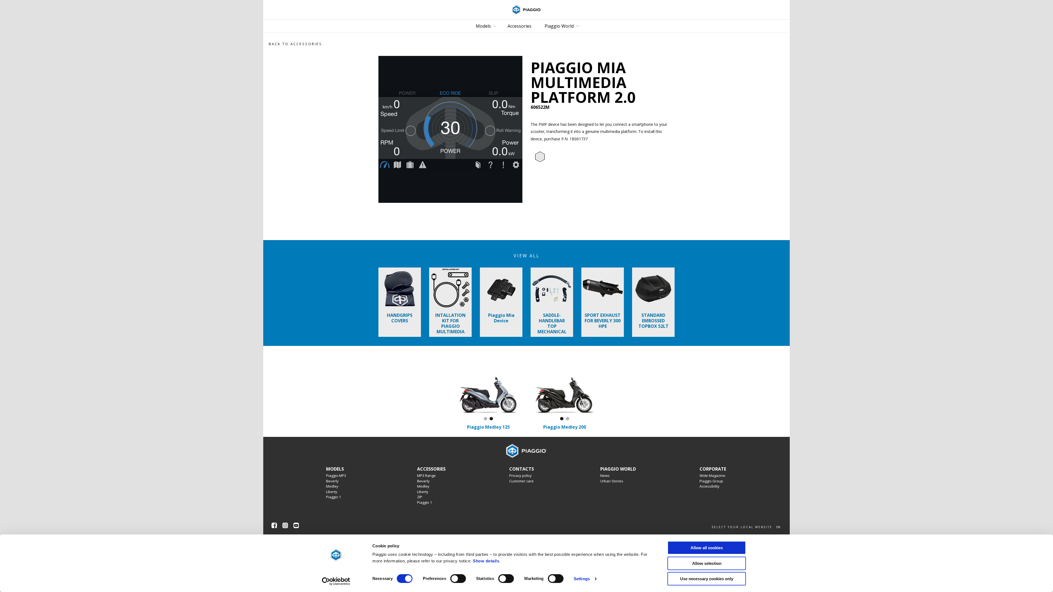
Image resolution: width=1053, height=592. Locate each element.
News (605, 475)
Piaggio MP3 (336, 475)
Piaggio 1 (333, 496)
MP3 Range (426, 475)
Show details (486, 561)
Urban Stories (611, 481)
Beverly (332, 481)
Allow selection (706, 563)
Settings (582, 578)
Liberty (331, 491)
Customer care (521, 481)
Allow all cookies (706, 547)
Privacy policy (520, 475)
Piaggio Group (711, 481)
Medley (332, 486)
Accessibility (710, 486)
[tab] (540, 157)
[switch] (458, 578)
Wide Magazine (712, 475)
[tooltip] (540, 157)
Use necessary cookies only (706, 578)
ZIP (419, 496)
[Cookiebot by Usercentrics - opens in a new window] (336, 581)
